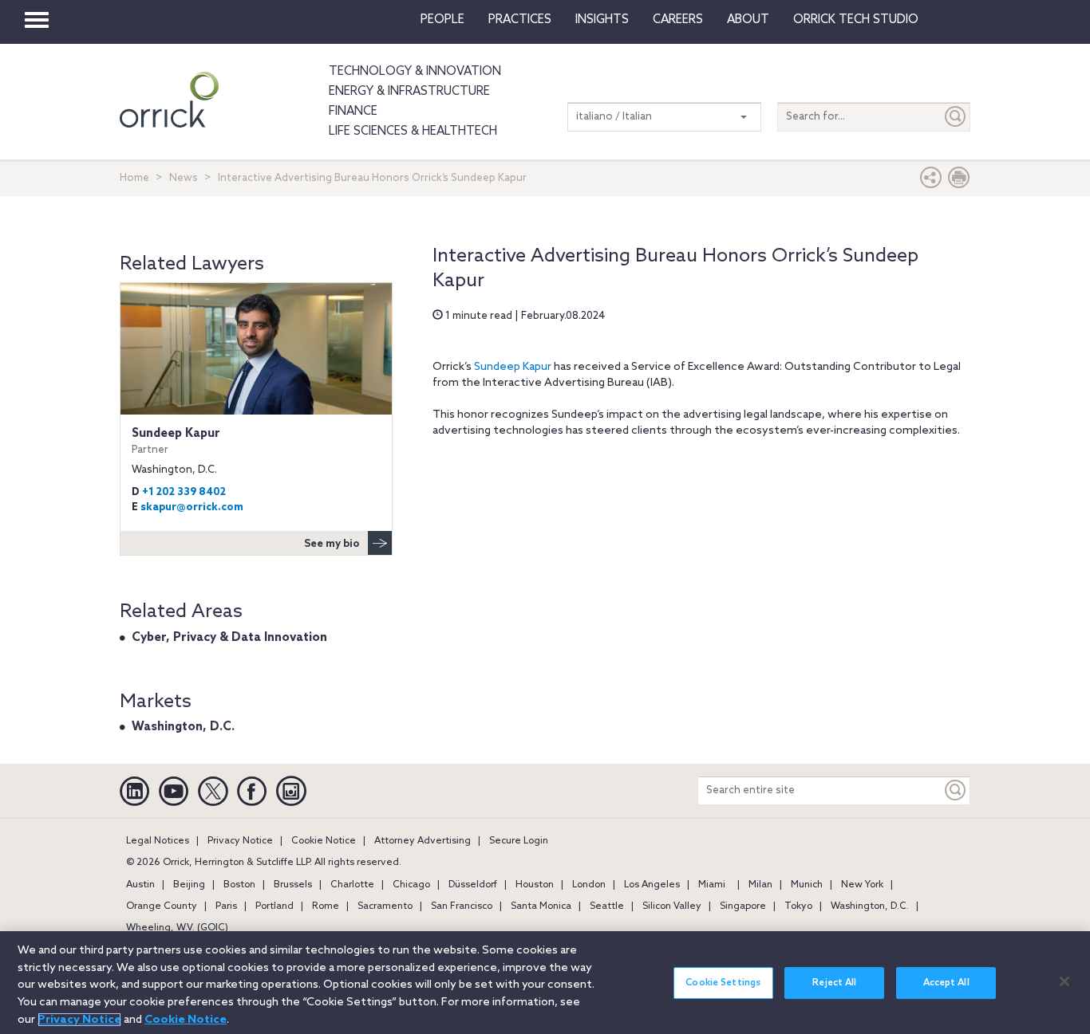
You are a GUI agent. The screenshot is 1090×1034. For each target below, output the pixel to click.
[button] (931, 181)
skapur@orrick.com (191, 507)
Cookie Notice (323, 841)
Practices (519, 20)
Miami (711, 884)
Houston (534, 884)
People (442, 20)
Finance (353, 111)
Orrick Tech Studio (855, 20)
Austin (140, 884)
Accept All (946, 983)
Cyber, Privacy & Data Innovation (229, 638)
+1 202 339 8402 (184, 492)
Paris (226, 906)
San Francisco (461, 906)
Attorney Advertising (422, 841)
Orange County (161, 906)
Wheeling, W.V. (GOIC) (177, 928)
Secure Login (518, 841)
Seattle (607, 906)
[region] (545, 982)
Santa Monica (541, 906)
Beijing (189, 884)
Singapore (743, 906)
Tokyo (798, 906)
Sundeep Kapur (512, 367)
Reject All (834, 983)
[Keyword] (956, 790)
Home (134, 178)
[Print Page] (959, 181)
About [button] (748, 20)
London (589, 884)
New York (862, 884)
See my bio (332, 544)
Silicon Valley (671, 906)
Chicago (411, 884)
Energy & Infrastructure (409, 92)
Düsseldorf (472, 884)
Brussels (293, 884)
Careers (678, 20)
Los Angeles (652, 884)
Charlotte (352, 884)
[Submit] (956, 117)
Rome (325, 906)
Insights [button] (602, 20)
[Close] (1064, 981)
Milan (760, 884)
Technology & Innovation (415, 72)
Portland (274, 906)
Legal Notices (157, 841)
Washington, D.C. (183, 727)
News (183, 178)
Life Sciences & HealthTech (413, 131)
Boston (239, 884)
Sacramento (385, 906)
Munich (807, 884)
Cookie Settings (722, 983)
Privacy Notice (240, 841)
